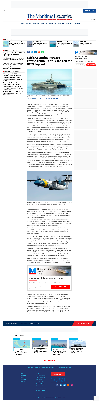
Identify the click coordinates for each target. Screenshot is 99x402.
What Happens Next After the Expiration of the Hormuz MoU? (12, 74)
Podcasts (36, 23)
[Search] (4, 11)
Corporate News (40, 390)
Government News (41, 386)
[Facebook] (57, 385)
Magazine (44, 23)
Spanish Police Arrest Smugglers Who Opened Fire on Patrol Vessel (40, 43)
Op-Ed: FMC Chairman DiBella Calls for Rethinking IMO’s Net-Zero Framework (13, 93)
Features (28, 23)
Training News (40, 383)
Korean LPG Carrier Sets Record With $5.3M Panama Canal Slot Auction (17, 43)
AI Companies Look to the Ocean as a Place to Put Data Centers (13, 83)
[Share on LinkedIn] (35, 52)
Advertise (61, 23)
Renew (37, 323)
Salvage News (40, 381)
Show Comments (49, 360)
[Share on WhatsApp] (42, 52)
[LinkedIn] (61, 385)
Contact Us (52, 367)
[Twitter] (64, 385)
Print (21, 323)
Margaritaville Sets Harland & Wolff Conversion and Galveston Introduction (13, 54)
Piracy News (39, 373)
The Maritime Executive (51, 98)
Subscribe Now (60, 286)
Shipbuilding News (41, 375)
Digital (25, 323)
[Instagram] (72, 385)
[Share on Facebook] (28, 52)
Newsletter (52, 23)
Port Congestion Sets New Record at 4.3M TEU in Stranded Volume (13, 64)
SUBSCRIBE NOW (89, 11)
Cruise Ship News (40, 377)
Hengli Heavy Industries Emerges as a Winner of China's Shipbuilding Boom (13, 59)
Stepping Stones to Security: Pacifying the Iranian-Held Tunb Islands (12, 79)
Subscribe (77, 23)
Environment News (41, 388)
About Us (30, 367)
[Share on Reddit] (39, 52)
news (22, 23)
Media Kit (93, 19)
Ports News (39, 379)
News (22, 373)
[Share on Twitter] (31, 52)
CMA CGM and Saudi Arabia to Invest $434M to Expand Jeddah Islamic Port (64, 44)
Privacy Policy (61, 367)
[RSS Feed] (68, 385)
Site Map (68, 367)
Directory (68, 23)
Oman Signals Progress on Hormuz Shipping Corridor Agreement (13, 67)
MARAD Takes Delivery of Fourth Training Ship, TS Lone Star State (87, 43)
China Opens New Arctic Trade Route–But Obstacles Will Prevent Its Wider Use (13, 88)
